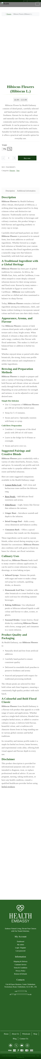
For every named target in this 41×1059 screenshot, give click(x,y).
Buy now (27, 158)
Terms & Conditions (20, 968)
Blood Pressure (24, 173)
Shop (35, 1034)
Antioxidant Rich (11, 173)
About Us (15, 1034)
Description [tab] (10, 191)
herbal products (8, 786)
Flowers (9, 14)
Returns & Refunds (20, 974)
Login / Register (20, 948)
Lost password (20, 951)
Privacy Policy (20, 971)
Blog (15, 1039)
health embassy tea (8, 176)
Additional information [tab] (26, 191)
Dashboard (20, 941)
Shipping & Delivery (20, 961)
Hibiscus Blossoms (21, 176)
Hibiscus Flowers (7, 179)
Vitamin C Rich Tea (8, 182)
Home (6, 1034)
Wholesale (26, 1034)
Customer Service (20, 964)
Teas (17, 170)
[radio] (4, 148)
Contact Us (24, 1039)
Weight (4, 145)
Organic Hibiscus (20, 179)
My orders (20, 944)
